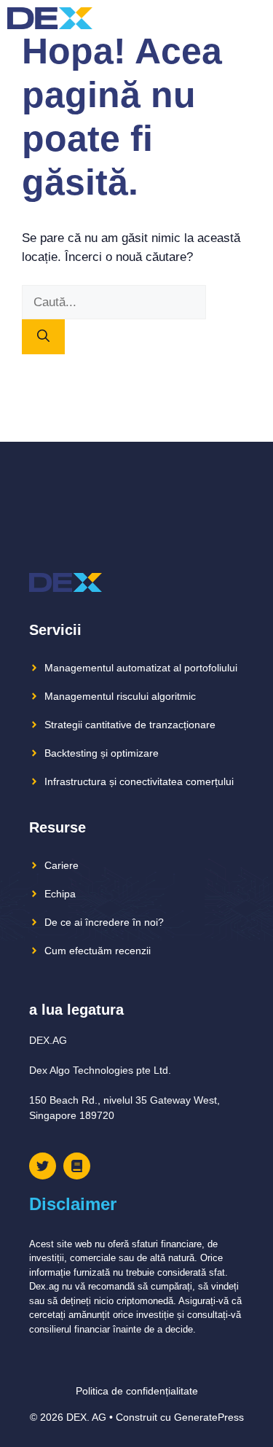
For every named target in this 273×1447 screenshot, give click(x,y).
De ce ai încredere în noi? (104, 922)
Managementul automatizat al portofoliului (140, 668)
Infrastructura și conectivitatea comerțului (139, 781)
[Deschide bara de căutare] (229, 18)
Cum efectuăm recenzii (97, 950)
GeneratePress (209, 1417)
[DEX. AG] (49, 18)
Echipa (60, 894)
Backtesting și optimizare (101, 753)
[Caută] (43, 336)
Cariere (61, 865)
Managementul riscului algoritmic (120, 696)
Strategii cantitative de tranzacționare (129, 724)
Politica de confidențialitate (137, 1391)
